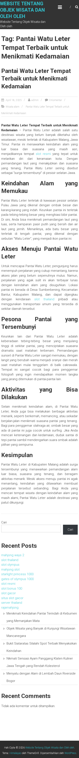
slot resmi (43, 154)
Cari (4, 522)
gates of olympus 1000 (17, 579)
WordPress (70, 753)
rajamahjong (10, 607)
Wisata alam (12, 106)
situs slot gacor (12, 598)
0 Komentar (55, 100)
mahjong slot (10, 569)
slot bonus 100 (11, 588)
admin (35, 100)
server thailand (11, 603)
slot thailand (44, 299)
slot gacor (8, 593)
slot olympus (10, 565)
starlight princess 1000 (17, 574)
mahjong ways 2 (12, 555)
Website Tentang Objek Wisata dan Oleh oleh (22, 10)
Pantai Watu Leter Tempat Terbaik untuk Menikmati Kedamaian (36, 78)
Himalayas (15, 753)
